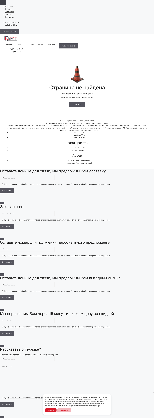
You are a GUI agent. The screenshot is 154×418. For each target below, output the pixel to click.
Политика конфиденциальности (58, 123)
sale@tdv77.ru (11, 25)
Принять (51, 410)
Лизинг (8, 14)
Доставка (9, 12)
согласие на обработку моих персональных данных (32, 184)
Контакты (9, 17)
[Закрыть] (2, 203)
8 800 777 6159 (16, 49)
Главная (9, 6)
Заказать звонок (79, 137)
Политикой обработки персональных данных (90, 184)
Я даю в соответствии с (56, 184)
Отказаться (64, 410)
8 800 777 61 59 (12, 22)
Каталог (8, 9)
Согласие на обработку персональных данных (90, 123)
